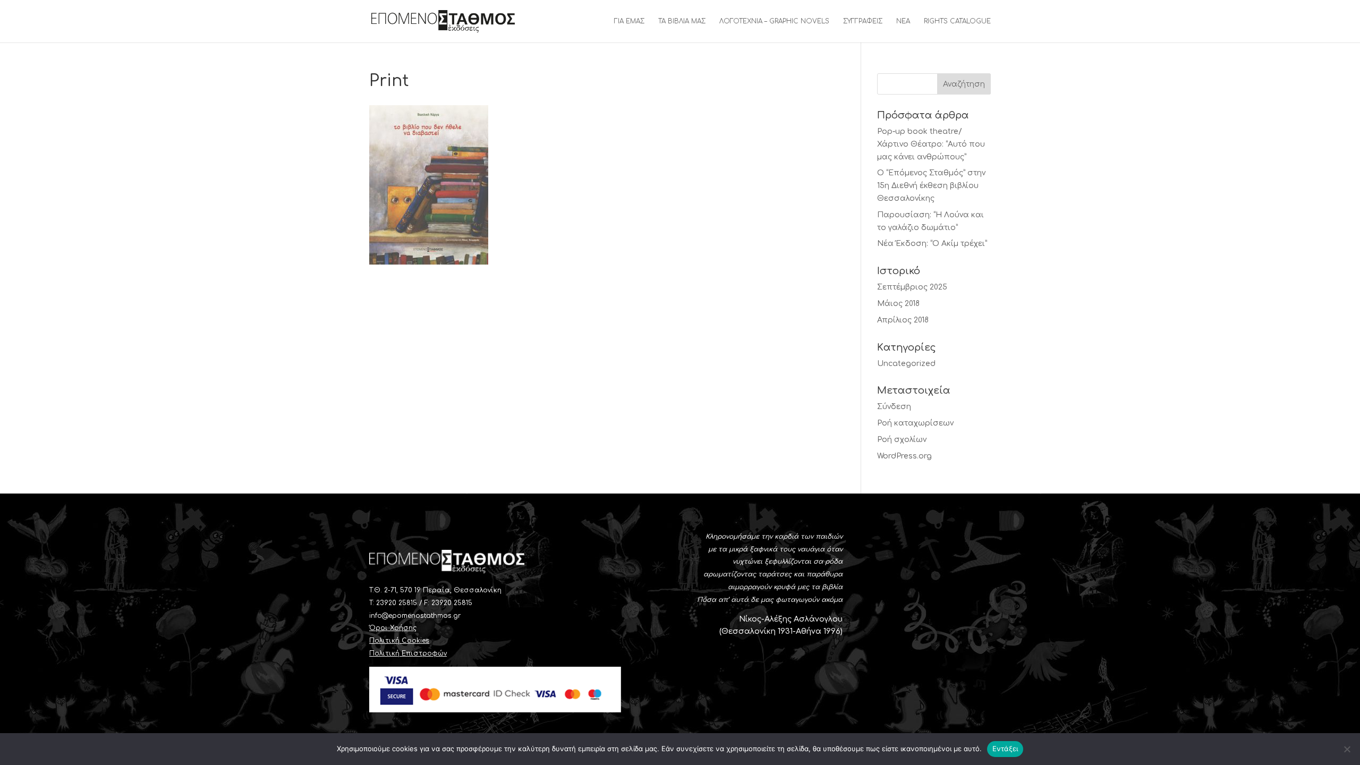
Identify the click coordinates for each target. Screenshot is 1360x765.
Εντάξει (1005, 748)
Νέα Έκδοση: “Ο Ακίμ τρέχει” (932, 244)
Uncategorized (906, 364)
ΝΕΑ (903, 21)
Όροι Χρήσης (392, 628)
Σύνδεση (894, 407)
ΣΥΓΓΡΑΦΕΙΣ (862, 21)
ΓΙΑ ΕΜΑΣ (629, 21)
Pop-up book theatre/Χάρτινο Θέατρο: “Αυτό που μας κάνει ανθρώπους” (931, 144)
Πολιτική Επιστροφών (408, 653)
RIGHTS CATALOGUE (957, 21)
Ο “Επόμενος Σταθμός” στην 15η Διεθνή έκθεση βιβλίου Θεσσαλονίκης (931, 185)
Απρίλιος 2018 (903, 320)
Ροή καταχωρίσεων (915, 423)
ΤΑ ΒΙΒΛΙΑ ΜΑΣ (682, 21)
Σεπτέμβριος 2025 (912, 287)
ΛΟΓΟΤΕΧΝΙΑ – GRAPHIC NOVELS (774, 21)
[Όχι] (1346, 749)
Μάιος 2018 (898, 304)
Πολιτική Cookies (399, 640)
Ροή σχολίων (901, 440)
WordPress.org (904, 456)
